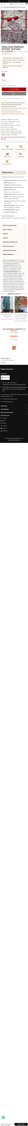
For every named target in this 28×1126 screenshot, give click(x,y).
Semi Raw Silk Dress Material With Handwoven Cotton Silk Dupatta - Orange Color (21, 316)
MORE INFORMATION (8, 254)
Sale (2, 11)
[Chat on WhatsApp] (3, 1117)
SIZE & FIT (5, 238)
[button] (7, 147)
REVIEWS (5, 233)
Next (27, 310)
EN (23, 4)
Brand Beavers (17, 440)
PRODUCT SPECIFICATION (9, 225)
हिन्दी (2, 362)
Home (2, 7)
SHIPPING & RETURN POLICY (10, 242)
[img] (14, 331)
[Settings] (20, 4)
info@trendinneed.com (7, 401)
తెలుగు (5, 362)
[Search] (4, 4)
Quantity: (4, 80)
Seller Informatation (8, 246)
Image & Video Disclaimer (9, 250)
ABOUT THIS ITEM (7, 229)
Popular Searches (7, 369)
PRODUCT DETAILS (8, 172)
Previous (1, 310)
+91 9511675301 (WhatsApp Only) (9, 399)
